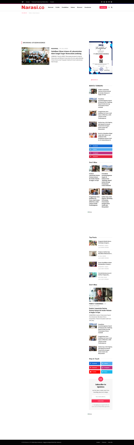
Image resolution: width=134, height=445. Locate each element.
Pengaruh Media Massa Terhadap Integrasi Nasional (104, 242)
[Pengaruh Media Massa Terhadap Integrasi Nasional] (93, 243)
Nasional (50, 7)
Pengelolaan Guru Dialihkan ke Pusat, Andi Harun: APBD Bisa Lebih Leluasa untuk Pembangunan (105, 115)
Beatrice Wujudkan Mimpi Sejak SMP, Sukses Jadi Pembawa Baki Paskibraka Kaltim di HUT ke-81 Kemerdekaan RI (105, 137)
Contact (52, 2)
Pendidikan (65, 7)
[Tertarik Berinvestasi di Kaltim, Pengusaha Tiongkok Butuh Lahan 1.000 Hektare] (93, 274)
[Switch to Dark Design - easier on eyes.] (109, 7)
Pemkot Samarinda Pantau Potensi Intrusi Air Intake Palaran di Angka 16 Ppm (104, 92)
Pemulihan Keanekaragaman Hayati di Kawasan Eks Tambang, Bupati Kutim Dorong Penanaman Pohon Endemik (105, 103)
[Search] (111, 7)
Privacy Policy (101, 406)
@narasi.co (94, 79)
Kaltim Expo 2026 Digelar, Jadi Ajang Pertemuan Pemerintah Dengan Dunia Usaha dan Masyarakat (105, 126)
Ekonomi (79, 7)
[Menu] (22, 2)
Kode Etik (110, 442)
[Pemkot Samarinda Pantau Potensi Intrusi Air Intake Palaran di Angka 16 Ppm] (93, 91)
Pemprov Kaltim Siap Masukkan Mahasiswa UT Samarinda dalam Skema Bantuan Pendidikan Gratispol (105, 252)
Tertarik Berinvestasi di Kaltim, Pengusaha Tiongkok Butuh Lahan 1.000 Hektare (104, 274)
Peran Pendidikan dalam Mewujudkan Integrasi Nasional (105, 263)
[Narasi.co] (33, 7)
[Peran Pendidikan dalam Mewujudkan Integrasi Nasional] (93, 264)
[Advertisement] (67, 27)
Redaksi (28, 2)
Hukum (73, 7)
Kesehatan (88, 7)
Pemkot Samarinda (96, 304)
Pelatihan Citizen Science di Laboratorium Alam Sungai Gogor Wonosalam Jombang (66, 52)
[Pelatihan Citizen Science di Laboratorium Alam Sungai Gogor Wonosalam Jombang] (35, 56)
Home (30, 12)
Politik (57, 7)
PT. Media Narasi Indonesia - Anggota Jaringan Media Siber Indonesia (45, 442)
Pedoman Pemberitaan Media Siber (40, 2)
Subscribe (103, 7)
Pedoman (104, 442)
